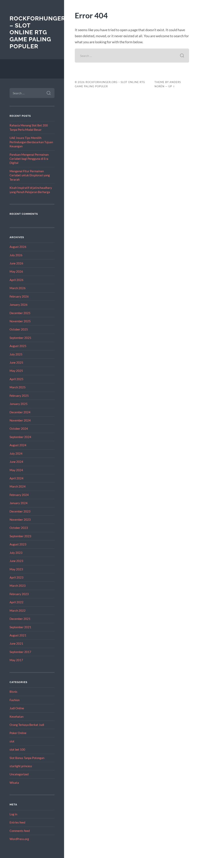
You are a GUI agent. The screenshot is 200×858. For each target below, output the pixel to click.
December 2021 (20, 618)
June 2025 (16, 362)
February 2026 (19, 296)
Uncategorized (19, 774)
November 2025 (20, 321)
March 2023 (18, 585)
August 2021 (18, 635)
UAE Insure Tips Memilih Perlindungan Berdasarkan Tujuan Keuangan (31, 142)
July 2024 (16, 453)
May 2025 (16, 370)
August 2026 (18, 246)
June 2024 (16, 461)
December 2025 (20, 313)
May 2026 (16, 271)
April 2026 (16, 280)
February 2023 (19, 594)
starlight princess (21, 766)
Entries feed (17, 822)
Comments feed (20, 830)
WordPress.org (19, 839)
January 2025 (19, 404)
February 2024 (19, 495)
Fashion (15, 700)
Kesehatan (16, 716)
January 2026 (19, 304)
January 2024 (19, 503)
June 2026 (16, 263)
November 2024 (20, 420)
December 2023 (20, 511)
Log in (13, 814)
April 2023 (16, 577)
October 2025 (19, 329)
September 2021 (20, 627)
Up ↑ (171, 86)
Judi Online (17, 708)
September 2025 (20, 337)
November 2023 (20, 519)
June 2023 (16, 561)
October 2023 (19, 527)
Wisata (14, 782)
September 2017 (20, 652)
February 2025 (19, 395)
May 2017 (16, 660)
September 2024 (20, 437)
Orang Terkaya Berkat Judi (27, 724)
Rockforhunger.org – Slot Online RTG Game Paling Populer (45, 32)
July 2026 (16, 255)
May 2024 (16, 470)
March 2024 (18, 486)
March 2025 (18, 387)
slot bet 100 (17, 749)
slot (12, 741)
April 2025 (16, 379)
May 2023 (16, 569)
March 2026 (18, 288)
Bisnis (13, 691)
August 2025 (18, 346)
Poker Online (18, 733)
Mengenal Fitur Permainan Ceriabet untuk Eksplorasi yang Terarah (30, 175)
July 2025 (16, 354)
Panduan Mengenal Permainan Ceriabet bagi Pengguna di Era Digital (29, 159)
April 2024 (16, 478)
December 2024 (20, 412)
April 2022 (16, 602)
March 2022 (18, 610)
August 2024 (18, 445)
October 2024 (19, 428)
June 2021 (16, 643)
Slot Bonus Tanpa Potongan (27, 758)
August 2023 (18, 544)
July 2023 (16, 552)
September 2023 (20, 536)
